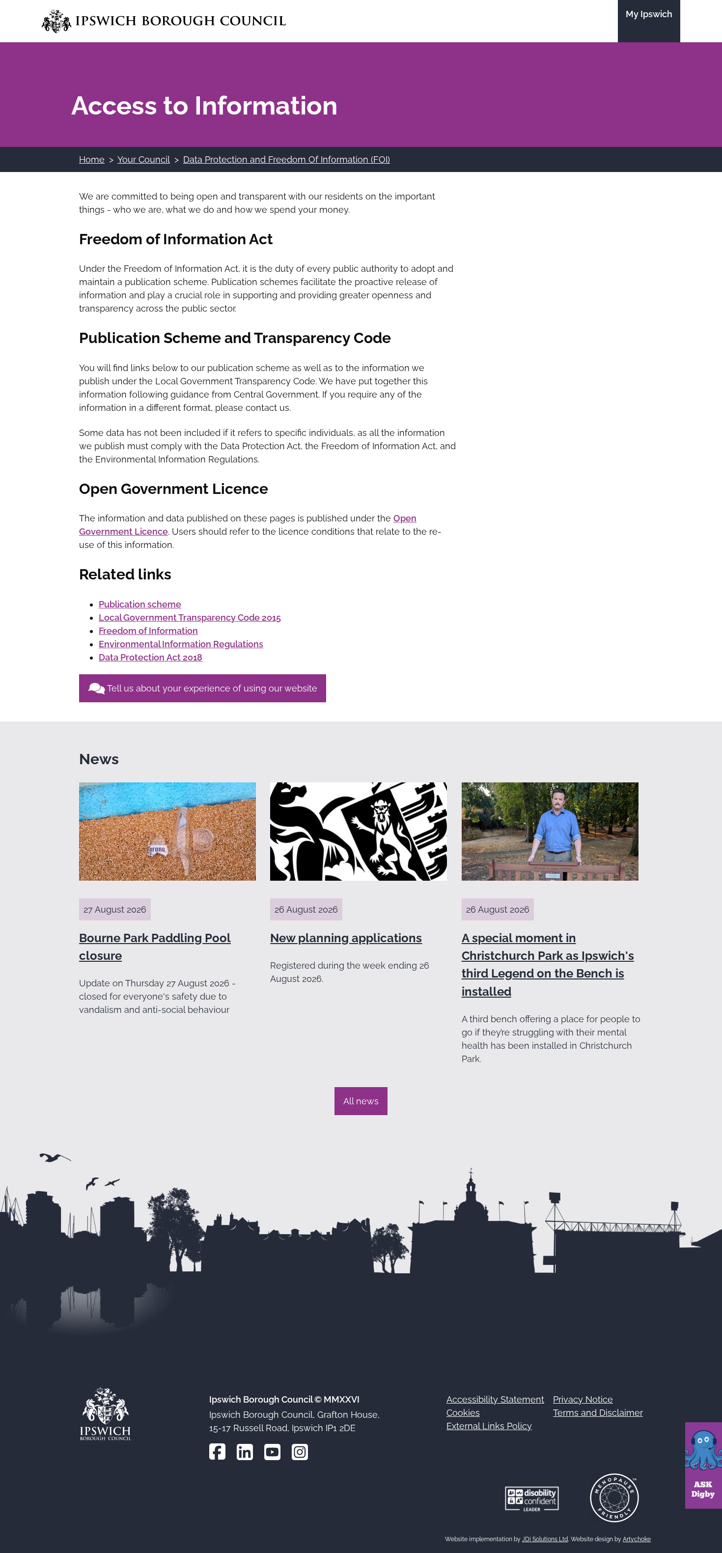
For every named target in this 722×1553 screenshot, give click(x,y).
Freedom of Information (148, 631)
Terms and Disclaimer (598, 1413)
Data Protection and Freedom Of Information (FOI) (286, 159)
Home (92, 159)
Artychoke (637, 1539)
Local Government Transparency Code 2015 (190, 617)
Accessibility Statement (495, 1399)
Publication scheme (140, 604)
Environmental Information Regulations (181, 644)
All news (361, 1101)
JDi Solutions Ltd (545, 1539)
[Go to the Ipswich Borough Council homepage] (164, 21)
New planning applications (346, 938)
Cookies (463, 1413)
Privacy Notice (583, 1399)
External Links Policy (489, 1426)
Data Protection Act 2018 (150, 657)
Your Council (143, 159)
